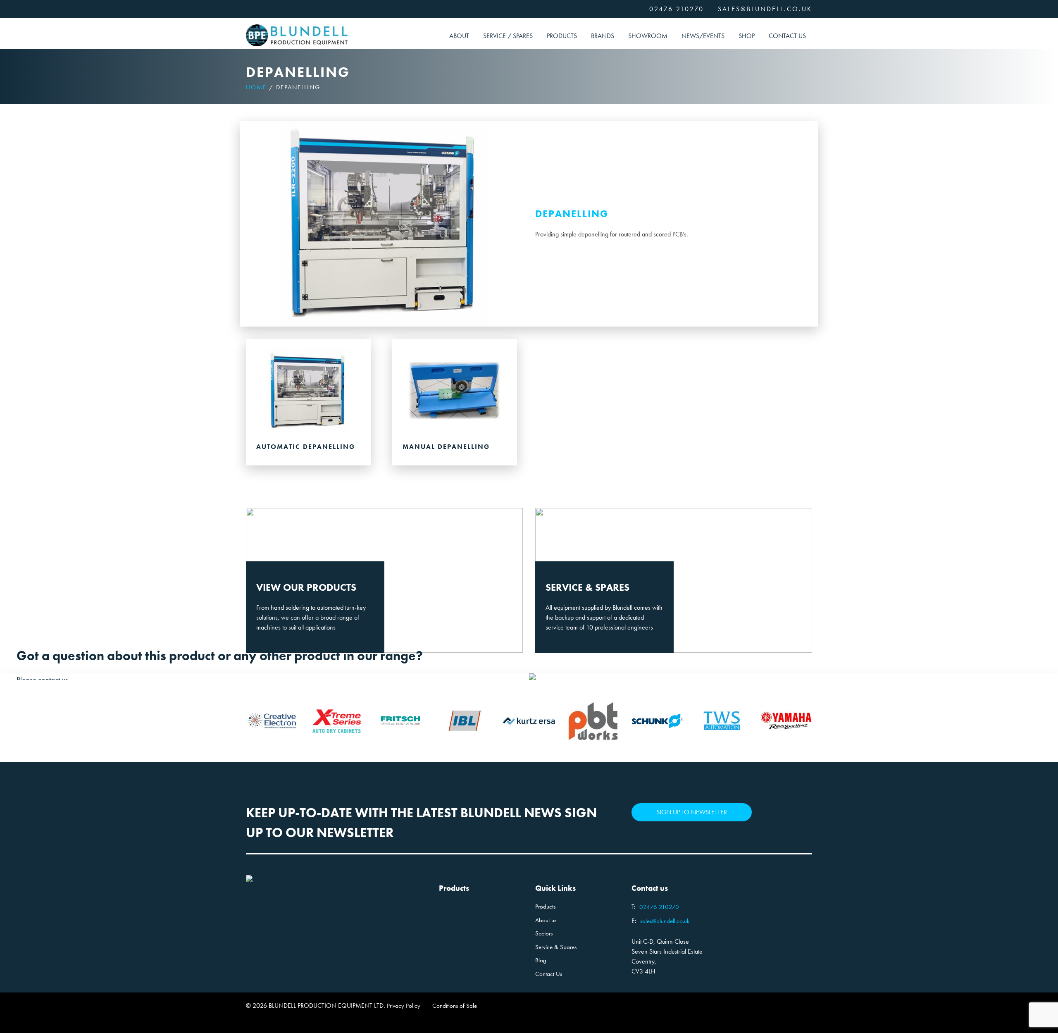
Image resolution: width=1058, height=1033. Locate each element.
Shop (747, 35)
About (459, 35)
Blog (540, 960)
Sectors (544, 933)
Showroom (647, 35)
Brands (602, 35)
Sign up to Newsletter (691, 812)
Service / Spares (508, 35)
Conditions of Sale (454, 1006)
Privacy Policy (403, 1006)
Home (256, 87)
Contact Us (787, 35)
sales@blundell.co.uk (765, 9)
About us (545, 920)
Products (562, 35)
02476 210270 (676, 9)
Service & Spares (556, 947)
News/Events (703, 35)
